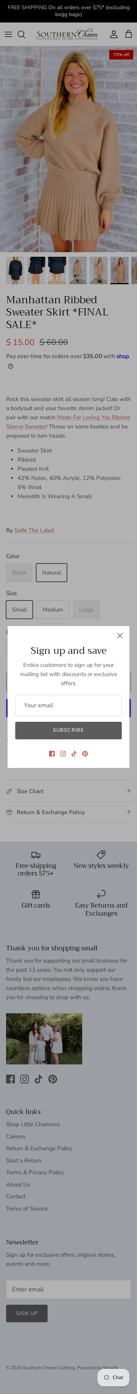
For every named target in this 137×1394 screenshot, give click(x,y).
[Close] (120, 635)
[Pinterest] (85, 754)
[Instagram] (63, 754)
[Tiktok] (74, 754)
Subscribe (68, 730)
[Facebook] (52, 754)
